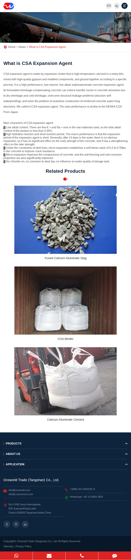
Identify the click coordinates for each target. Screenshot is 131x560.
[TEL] (82, 555)
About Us (13, 453)
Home (12, 46)
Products (13, 443)
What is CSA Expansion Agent (47, 46)
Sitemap (8, 546)
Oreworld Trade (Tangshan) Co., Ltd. (31, 480)
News (22, 46)
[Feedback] (114, 555)
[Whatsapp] (16, 555)
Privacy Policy (24, 546)
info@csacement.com (21, 494)
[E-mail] (49, 555)
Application (15, 464)
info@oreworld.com (19, 490)
